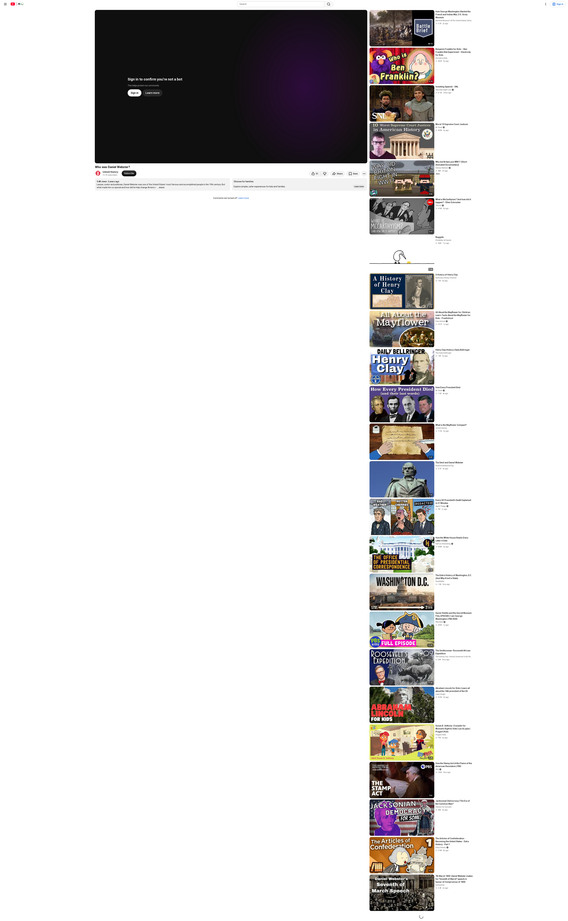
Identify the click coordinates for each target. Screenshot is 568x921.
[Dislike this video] (325, 174)
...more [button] (160, 187)
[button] (299, 184)
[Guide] (5, 4)
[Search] (328, 4)
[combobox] (281, 4)
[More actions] (364, 174)
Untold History (110, 172)
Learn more (243, 198)
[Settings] (545, 4)
